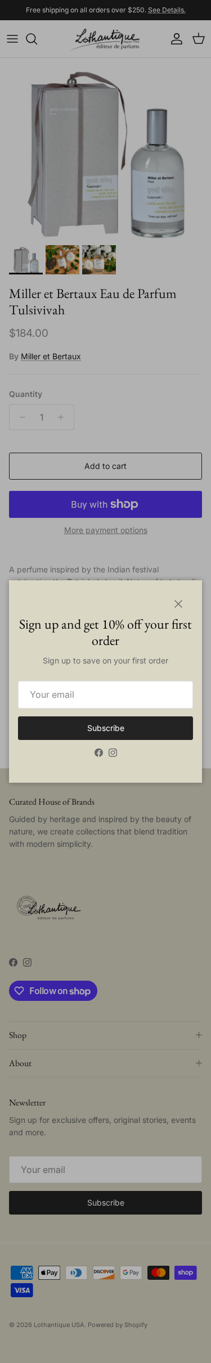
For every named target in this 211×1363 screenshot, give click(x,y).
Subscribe (105, 728)
